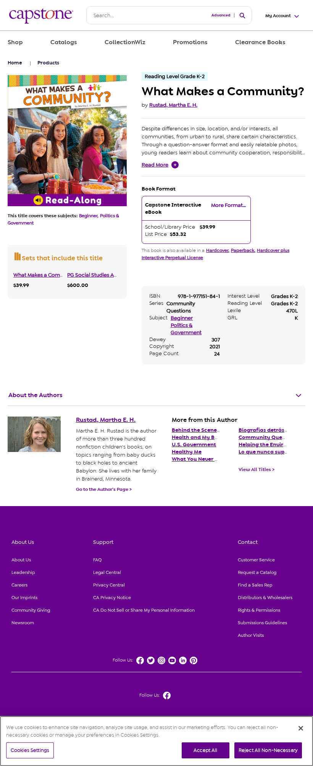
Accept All (205, 750)
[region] (156, 741)
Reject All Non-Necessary (268, 750)
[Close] (300, 728)
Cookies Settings (30, 750)
